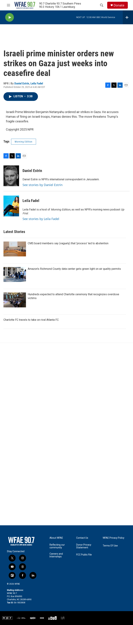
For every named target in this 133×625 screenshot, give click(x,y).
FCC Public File (84, 554)
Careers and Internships (56, 555)
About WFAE (56, 538)
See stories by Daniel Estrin (43, 185)
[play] (9, 17)
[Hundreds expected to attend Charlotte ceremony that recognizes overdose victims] (14, 299)
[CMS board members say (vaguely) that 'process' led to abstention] (14, 249)
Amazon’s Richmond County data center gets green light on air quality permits (74, 268)
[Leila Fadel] (11, 206)
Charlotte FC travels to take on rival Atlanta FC (31, 319)
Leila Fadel (36, 83)
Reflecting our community (57, 546)
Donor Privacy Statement (83, 546)
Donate (119, 5)
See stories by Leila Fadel (41, 219)
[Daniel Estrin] (11, 175)
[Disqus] (66, 389)
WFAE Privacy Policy (113, 538)
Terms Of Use (110, 545)
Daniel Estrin (21, 83)
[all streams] (128, 17)
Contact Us (82, 538)
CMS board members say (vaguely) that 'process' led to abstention (68, 243)
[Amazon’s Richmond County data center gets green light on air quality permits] (14, 274)
